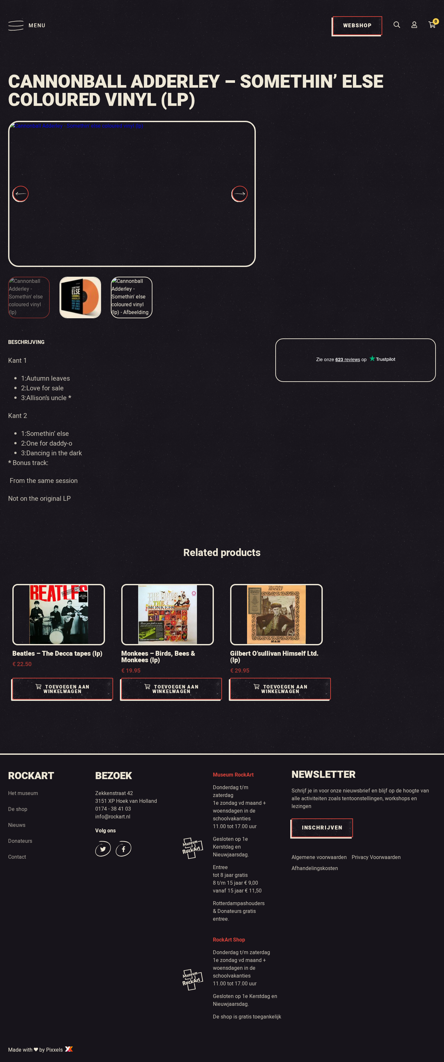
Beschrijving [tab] (26, 342)
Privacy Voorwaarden (376, 857)
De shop (17, 809)
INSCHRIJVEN (322, 828)
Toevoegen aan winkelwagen (67, 689)
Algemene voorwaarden (319, 857)
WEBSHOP (357, 26)
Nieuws (16, 825)
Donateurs (20, 841)
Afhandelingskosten (315, 868)
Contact (17, 857)
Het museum (23, 793)
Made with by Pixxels (36, 1050)
